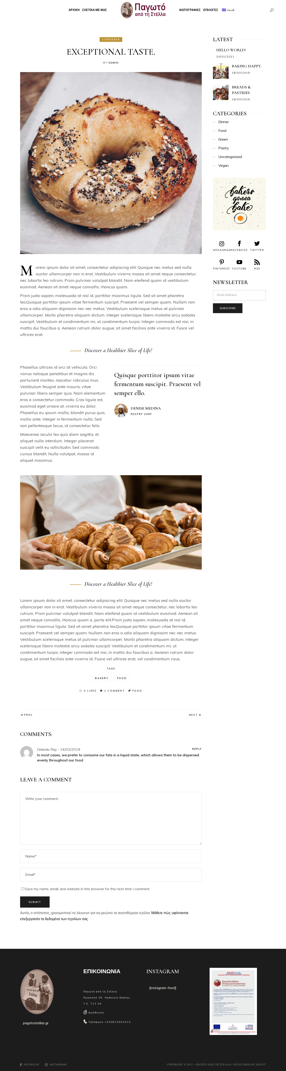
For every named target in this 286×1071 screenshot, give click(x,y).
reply (197, 748)
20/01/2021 (225, 56)
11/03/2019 (111, 39)
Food (122, 678)
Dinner (223, 122)
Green (223, 139)
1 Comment (114, 690)
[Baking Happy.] (221, 71)
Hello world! (231, 49)
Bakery (102, 678)
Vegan (223, 165)
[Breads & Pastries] (221, 92)
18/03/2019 (241, 72)
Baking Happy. (246, 66)
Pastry (223, 148)
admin (113, 62)
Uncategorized (230, 156)
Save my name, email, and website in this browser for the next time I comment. (87, 889)
